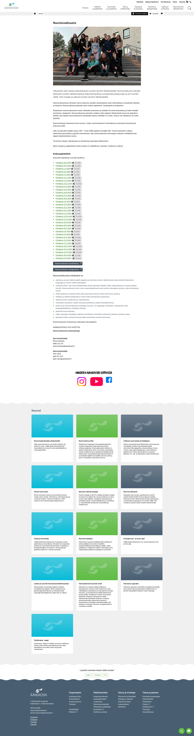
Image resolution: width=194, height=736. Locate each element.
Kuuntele (78, 163)
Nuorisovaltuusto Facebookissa (67, 263)
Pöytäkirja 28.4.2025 (63, 199)
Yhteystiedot (146, 702)
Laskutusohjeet (123, 704)
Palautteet (140, 2)
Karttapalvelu (147, 707)
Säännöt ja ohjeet (124, 702)
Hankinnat (122, 707)
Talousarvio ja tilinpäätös (127, 696)
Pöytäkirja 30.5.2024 (63, 228)
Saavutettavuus (148, 712)
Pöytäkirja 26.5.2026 (63, 163)
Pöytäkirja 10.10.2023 (64, 252)
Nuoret (41, 13)
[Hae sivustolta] (189, 8)
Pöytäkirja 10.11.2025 (64, 184)
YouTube (33, 722)
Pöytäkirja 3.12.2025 (63, 181)
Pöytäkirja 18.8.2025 (63, 193)
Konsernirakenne (75, 702)
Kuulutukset (97, 709)
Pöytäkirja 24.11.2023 (64, 249)
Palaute (145, 704)
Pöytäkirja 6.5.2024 (63, 231)
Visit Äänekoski (166, 2)
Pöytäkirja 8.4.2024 (63, 234)
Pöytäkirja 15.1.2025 (63, 210)
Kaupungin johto (75, 696)
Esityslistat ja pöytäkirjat (102, 707)
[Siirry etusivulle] (11, 9)
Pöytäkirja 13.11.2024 (64, 216)
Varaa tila (182, 2)
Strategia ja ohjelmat (125, 699)
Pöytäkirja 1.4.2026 (63, 169)
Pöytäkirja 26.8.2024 (63, 225)
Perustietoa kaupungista (151, 696)
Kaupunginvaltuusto (100, 696)
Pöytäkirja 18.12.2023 (64, 246)
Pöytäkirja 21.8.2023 (64, 258)
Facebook (33, 717)
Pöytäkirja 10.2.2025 (63, 208)
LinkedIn (33, 724)
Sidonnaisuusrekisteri (101, 704)
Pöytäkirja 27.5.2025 (63, 196)
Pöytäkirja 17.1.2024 (63, 243)
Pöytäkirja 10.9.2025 (63, 190)
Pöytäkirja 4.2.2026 (63, 175)
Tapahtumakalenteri (152, 2)
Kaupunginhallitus (99, 699)
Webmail (72, 712)
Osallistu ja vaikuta (100, 712)
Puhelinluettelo (147, 699)
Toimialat (72, 704)
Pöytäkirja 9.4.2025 (63, 202)
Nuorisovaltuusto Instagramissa (67, 270)
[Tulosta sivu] (162, 13)
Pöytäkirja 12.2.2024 (63, 240)
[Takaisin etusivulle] (35, 13)
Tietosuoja (146, 709)
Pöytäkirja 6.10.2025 (63, 187)
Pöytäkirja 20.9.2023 (63, 255)
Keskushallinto (74, 699)
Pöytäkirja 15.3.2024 (63, 237)
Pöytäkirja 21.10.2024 (64, 219)
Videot (175, 2)
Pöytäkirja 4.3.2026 (63, 172)
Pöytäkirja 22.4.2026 (63, 166)
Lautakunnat (97, 702)
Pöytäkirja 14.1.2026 (63, 178)
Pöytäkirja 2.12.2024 (63, 213)
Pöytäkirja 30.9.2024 (63, 222)
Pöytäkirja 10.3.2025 (63, 204)
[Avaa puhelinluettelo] (190, 2)
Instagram (33, 720)
